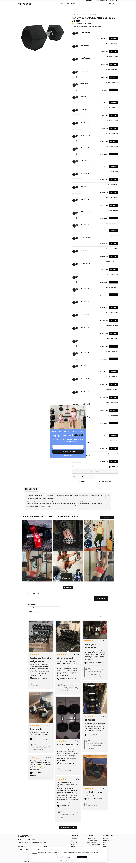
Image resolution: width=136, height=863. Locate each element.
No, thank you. (68, 455)
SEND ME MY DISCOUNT (68, 452)
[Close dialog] (84, 407)
